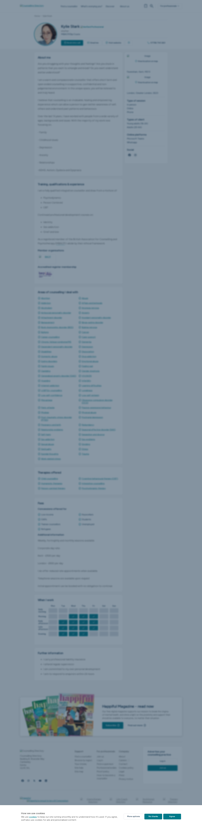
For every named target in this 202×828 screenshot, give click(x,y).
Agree (172, 816)
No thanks (153, 816)
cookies (33, 817)
